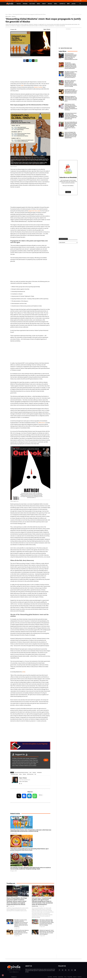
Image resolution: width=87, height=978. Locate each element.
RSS (35, 774)
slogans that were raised (34, 210)
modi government (30, 774)
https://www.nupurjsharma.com (24, 779)
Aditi (7, 906)
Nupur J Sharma (47, 29)
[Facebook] (73, 1)
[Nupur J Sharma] (15, 780)
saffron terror (41, 422)
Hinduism (34, 772)
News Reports (9, 895)
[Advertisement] (30, 352)
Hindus (20, 774)
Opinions (10, 14)
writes (23, 671)
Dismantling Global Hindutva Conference (21, 772)
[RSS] (76, 1)
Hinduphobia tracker (14, 774)
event (30, 772)
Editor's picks (8, 16)
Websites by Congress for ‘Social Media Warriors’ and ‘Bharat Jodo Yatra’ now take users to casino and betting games (46, 932)
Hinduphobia (39, 772)
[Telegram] (30, 60)
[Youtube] (80, 1)
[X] (78, 1)
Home (7, 14)
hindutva (24, 774)
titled (22, 85)
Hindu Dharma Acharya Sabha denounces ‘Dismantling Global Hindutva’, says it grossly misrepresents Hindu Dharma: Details (29, 849)
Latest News (62, 51)
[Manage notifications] (3, 975)
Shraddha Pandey (35, 906)
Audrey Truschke (38, 87)
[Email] (33, 60)
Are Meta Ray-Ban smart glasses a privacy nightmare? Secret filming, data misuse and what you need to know (21, 932)
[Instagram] (75, 1)
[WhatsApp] (79, 1)
